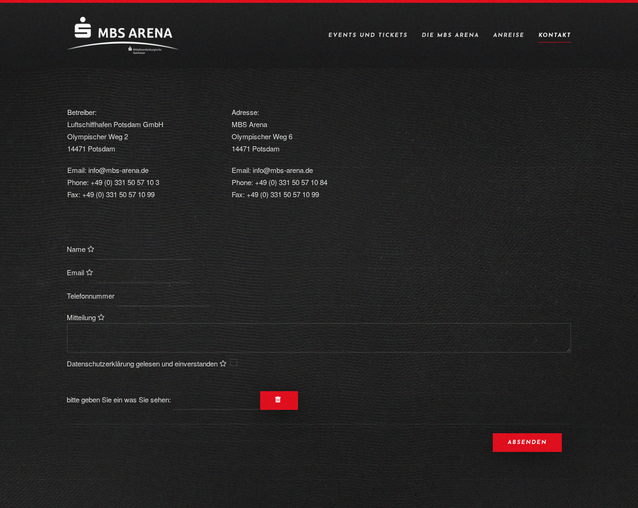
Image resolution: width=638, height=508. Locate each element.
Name (77, 249)
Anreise (509, 35)
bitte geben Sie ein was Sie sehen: (119, 399)
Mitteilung (82, 317)
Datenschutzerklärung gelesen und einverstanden (143, 363)
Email (76, 272)
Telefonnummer (90, 296)
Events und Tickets (368, 35)
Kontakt (555, 35)
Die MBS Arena (450, 35)
